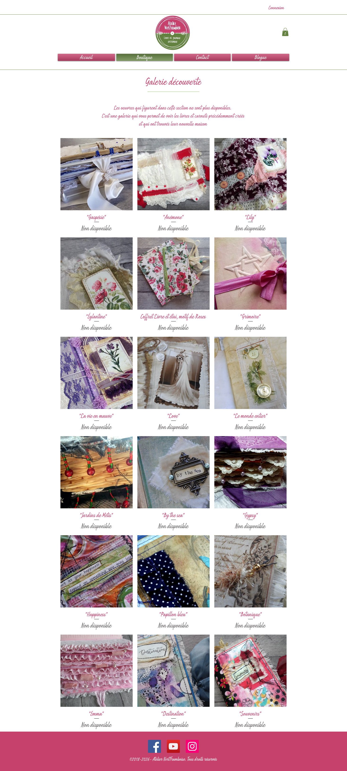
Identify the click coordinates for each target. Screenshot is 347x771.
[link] (285, 32)
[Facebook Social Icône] (154, 746)
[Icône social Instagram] (192, 746)
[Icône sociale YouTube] (173, 746)
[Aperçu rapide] (96, 174)
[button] (260, 57)
